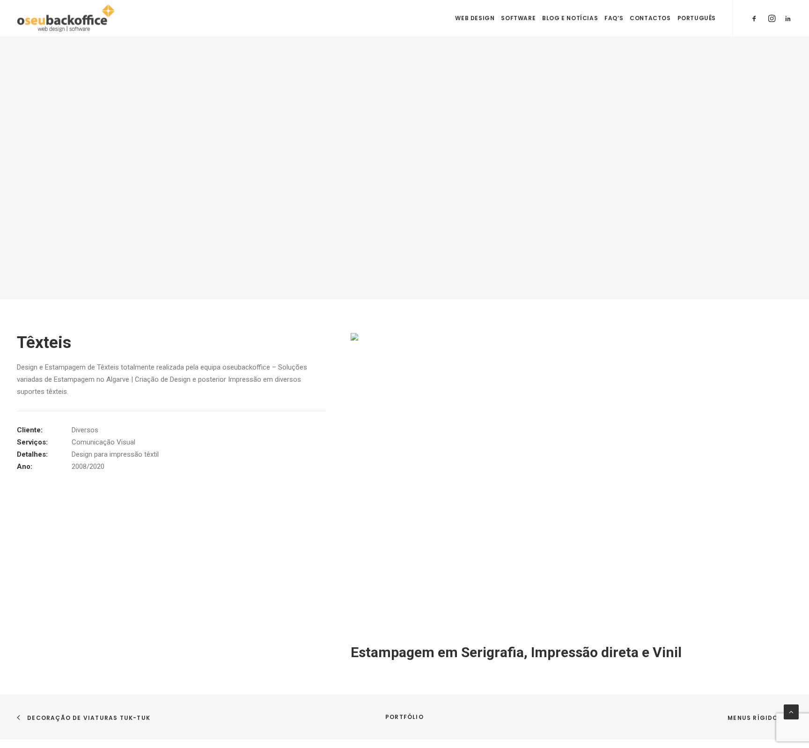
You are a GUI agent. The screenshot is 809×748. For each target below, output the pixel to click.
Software (518, 18)
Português (696, 18)
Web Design (474, 18)
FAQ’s (613, 18)
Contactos (650, 18)
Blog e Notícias (570, 18)
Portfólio (404, 717)
